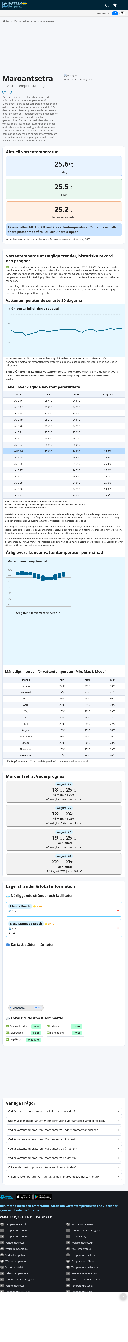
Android (62, 232)
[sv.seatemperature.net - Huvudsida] (15, 5)
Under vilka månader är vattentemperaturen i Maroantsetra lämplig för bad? (56, 1121)
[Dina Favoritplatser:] (115, 5)
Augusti (26, 730)
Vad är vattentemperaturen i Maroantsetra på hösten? (42, 1148)
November (26, 749)
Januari (26, 686)
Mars (26, 698)
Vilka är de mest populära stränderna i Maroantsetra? (42, 1167)
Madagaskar (21, 21)
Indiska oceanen (44, 21)
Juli (26, 723)
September (26, 736)
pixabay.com (86, 79)
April (26, 704)
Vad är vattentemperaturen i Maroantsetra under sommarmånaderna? (53, 1130)
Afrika (6, 21)
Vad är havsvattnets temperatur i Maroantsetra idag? (41, 1111)
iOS (46, 232)
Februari (26, 692)
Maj (26, 711)
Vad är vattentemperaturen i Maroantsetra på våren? (41, 1139)
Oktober (26, 742)
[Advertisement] (64, 48)
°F (122, 13)
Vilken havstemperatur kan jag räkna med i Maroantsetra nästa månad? (53, 1176)
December (26, 755)
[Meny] (122, 5)
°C (115, 13)
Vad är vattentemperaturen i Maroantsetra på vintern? (42, 1158)
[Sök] (107, 5)
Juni (26, 717)
